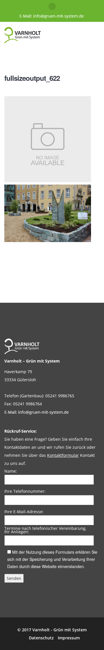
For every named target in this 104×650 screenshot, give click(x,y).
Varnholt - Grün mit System (59, 629)
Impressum (69, 638)
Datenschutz (41, 638)
